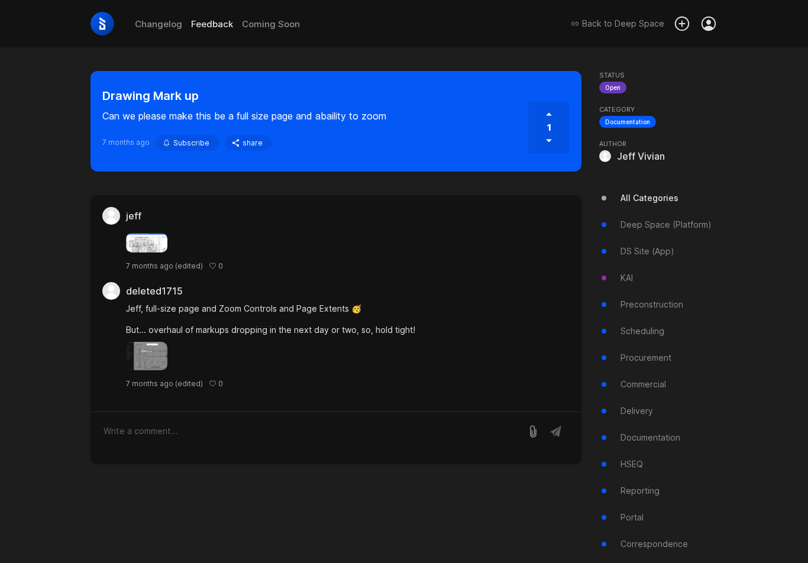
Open (612, 87)
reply (238, 265)
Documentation (627, 121)
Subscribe (191, 142)
